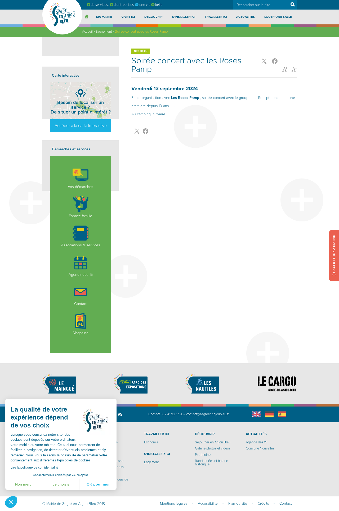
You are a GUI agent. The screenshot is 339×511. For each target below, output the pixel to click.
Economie (151, 442)
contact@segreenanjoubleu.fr (207, 414)
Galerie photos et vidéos (212, 448)
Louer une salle (278, 17)
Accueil (87, 31)
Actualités (245, 17)
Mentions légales (173, 503)
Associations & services (80, 245)
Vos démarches (80, 187)
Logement (151, 462)
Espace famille (80, 216)
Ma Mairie (104, 17)
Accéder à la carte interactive (81, 125)
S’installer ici (183, 17)
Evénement (104, 31)
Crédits (263, 503)
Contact (80, 304)
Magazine (80, 333)
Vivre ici (128, 17)
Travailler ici (216, 17)
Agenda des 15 (81, 274)
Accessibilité (208, 503)
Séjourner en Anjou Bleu (212, 442)
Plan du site (237, 503)
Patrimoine (203, 455)
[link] (185, 97)
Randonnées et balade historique (211, 462)
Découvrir (153, 17)
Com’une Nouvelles (260, 448)
